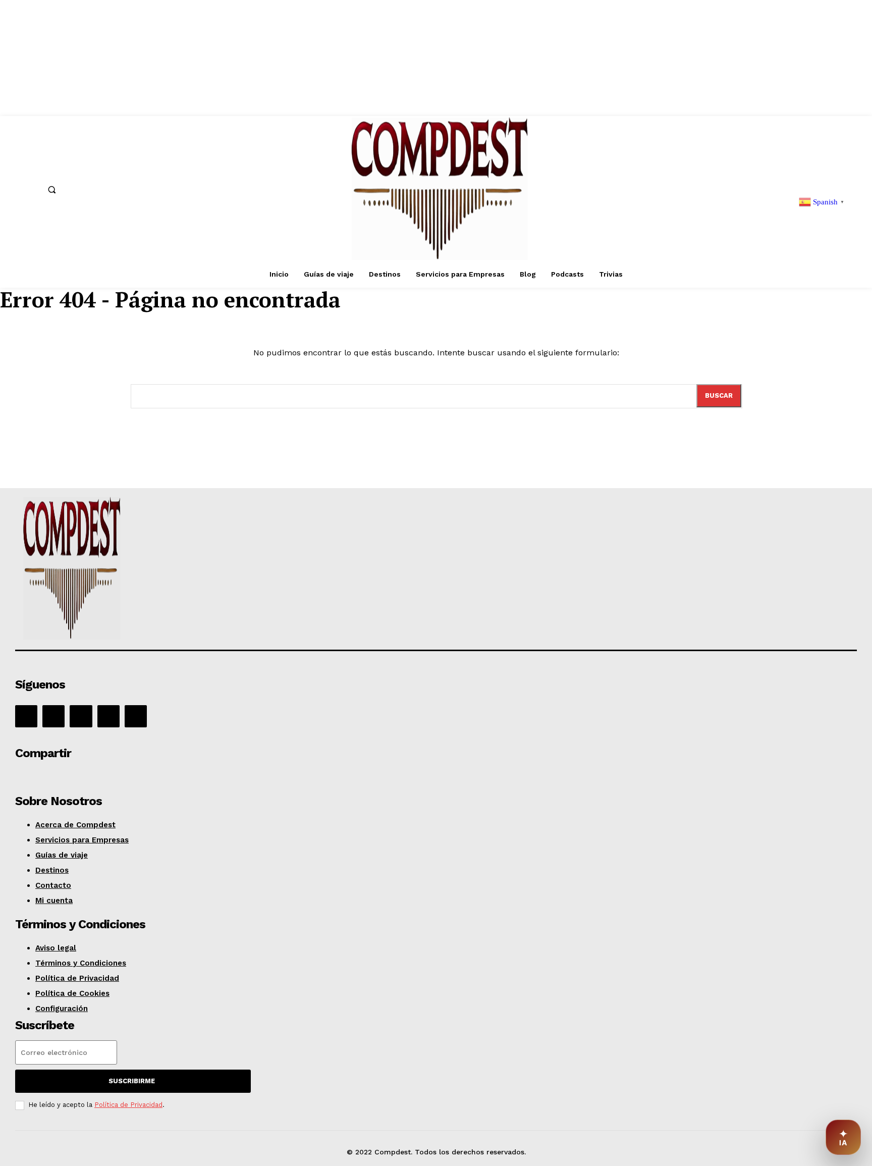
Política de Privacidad (128, 1104)
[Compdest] (183, 570)
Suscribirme (131, 1081)
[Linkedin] (81, 716)
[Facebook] (26, 716)
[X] (108, 716)
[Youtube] (136, 716)
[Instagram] (53, 716)
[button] (52, 189)
